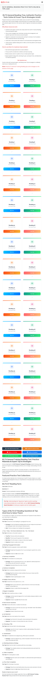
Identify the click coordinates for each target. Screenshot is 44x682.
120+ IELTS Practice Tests (13, 448)
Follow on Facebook (33, 452)
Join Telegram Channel (33, 455)
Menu (42, 2)
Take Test (12, 85)
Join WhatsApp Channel (13, 455)
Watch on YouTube (13, 452)
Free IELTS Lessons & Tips (33, 448)
